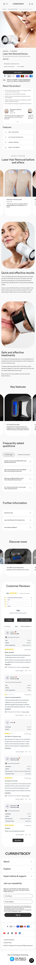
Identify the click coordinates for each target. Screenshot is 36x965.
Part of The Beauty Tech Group (18, 955)
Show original (25, 667)
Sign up (18, 915)
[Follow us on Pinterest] (16, 933)
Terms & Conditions (8, 940)
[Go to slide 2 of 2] (18, 121)
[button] (18, 598)
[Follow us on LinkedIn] (20, 933)
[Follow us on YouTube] (4, 933)
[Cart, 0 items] (32, 3)
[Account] (29, 3)
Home (4, 9)
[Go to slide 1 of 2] (17, 121)
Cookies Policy (7, 942)
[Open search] (7, 3)
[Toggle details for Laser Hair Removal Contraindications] (30, 520)
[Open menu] (4, 3)
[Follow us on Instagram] (12, 933)
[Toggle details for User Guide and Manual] (30, 527)
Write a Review (26, 620)
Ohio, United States (24, 79)
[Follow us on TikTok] (8, 933)
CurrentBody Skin (13, 9)
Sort (16, 626)
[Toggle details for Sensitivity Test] (30, 512)
